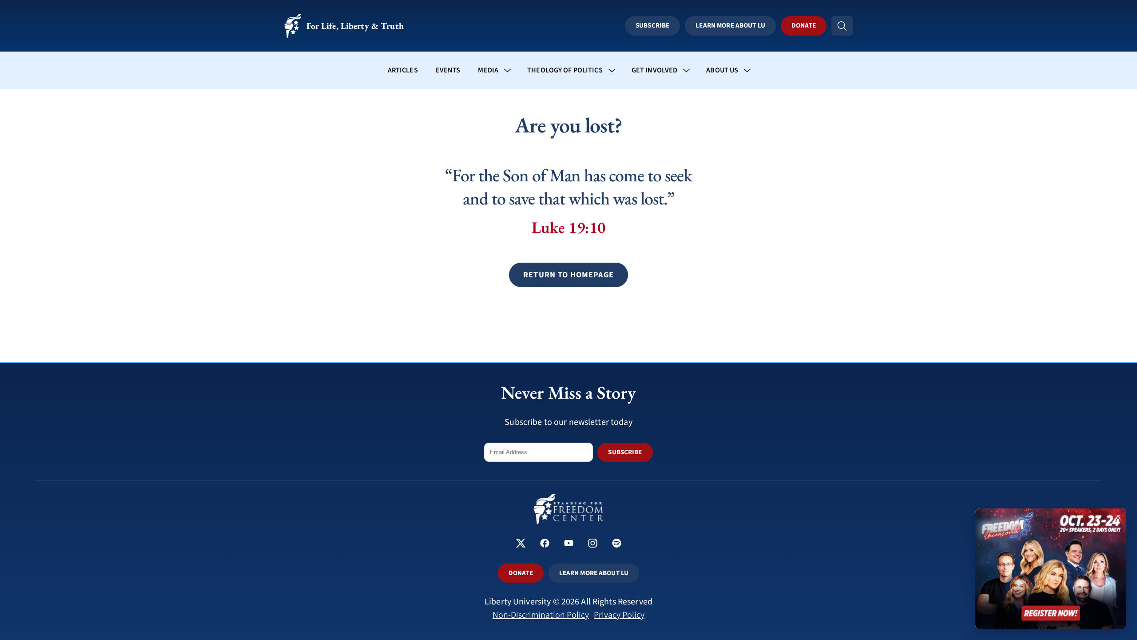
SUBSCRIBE (625, 452)
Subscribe (652, 25)
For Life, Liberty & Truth (355, 26)
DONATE (521, 573)
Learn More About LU (730, 25)
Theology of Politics (565, 70)
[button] (568, 275)
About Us (722, 70)
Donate (803, 25)
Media (488, 70)
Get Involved (655, 70)
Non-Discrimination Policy (541, 615)
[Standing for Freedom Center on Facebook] (544, 544)
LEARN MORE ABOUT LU (593, 573)
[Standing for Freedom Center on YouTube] (568, 544)
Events (448, 70)
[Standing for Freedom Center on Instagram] (592, 544)
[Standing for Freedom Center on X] (520, 544)
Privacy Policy (619, 615)
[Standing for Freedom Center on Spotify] (616, 544)
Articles (403, 70)
